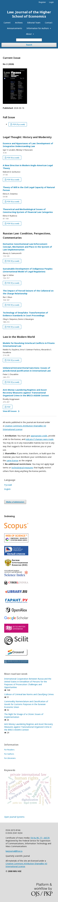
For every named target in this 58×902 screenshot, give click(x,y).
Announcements (14, 28)
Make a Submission (15, 502)
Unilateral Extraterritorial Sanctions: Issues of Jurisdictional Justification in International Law (27, 369)
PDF (8, 407)
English (7, 489)
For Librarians (10, 758)
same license (12, 460)
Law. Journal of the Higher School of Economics (29, 14)
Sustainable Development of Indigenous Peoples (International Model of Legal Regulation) (28, 270)
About (29, 34)
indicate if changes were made (39, 439)
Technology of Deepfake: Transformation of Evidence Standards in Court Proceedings (25, 314)
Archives (19, 22)
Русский (8, 485)
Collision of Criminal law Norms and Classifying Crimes (29, 694)
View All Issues (10, 411)
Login (51, 2)
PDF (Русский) (18, 124)
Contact (48, 22)
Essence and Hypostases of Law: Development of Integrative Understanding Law (28, 145)
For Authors (9, 754)
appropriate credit (39, 435)
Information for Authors (38, 28)
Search (29, 45)
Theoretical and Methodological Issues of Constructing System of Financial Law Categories (28, 210)
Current (7, 22)
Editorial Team (33, 22)
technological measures (22, 467)
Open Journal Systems (14, 816)
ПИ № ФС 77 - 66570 (40, 837)
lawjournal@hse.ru (14, 851)
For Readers (9, 749)
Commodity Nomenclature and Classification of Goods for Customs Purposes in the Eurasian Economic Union (26, 704)
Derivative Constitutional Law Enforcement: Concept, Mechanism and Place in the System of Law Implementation (27, 247)
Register (42, 2)
